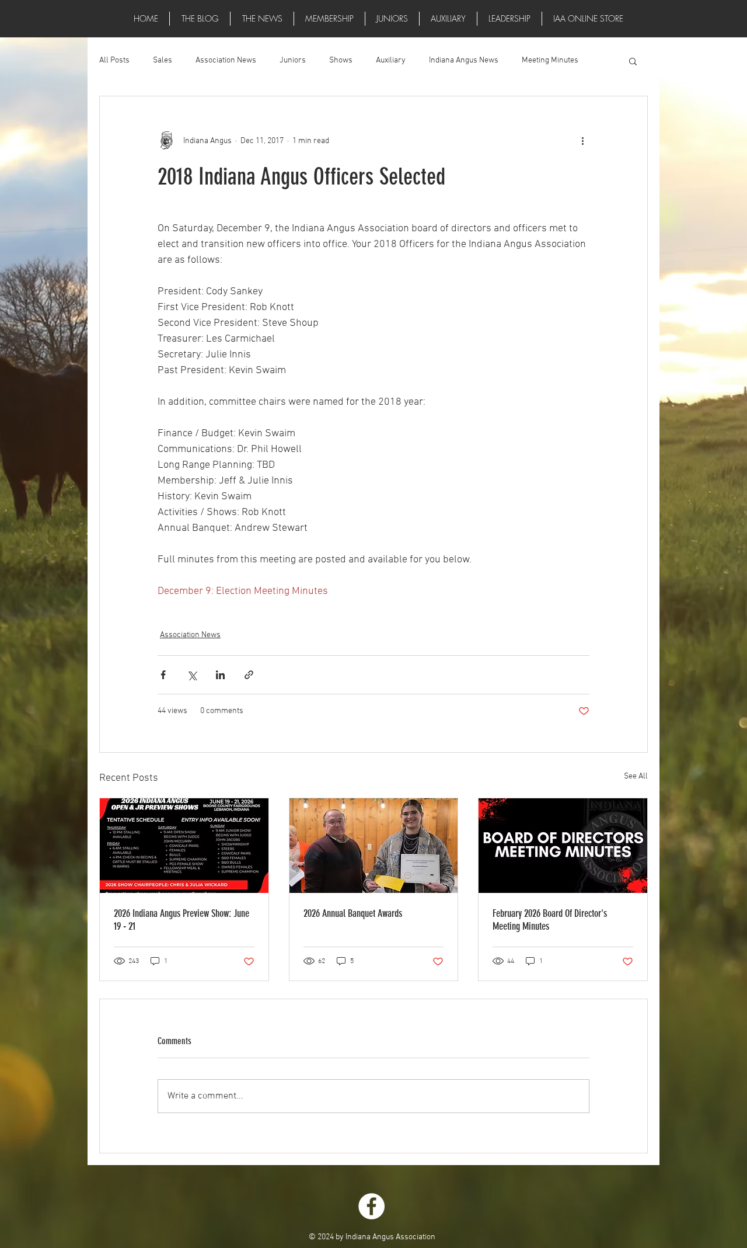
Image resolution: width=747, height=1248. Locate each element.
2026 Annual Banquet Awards (352, 913)
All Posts (114, 60)
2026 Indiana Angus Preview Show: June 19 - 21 (181, 920)
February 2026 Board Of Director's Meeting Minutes (550, 920)
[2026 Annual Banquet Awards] (373, 845)
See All (636, 776)
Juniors (293, 60)
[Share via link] (248, 674)
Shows (340, 60)
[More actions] (582, 141)
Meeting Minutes (550, 60)
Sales (162, 60)
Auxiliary (391, 60)
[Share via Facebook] (163, 674)
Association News (226, 60)
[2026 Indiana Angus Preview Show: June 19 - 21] (184, 845)
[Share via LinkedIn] (220, 674)
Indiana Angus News (463, 60)
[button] (262, 19)
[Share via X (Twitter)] (191, 674)
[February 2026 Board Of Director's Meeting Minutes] (563, 845)
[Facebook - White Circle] (371, 1206)
